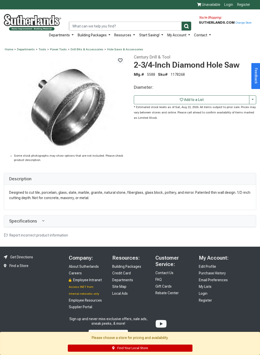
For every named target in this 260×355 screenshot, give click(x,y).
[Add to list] (120, 60)
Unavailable (210, 5)
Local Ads (120, 293)
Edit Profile (207, 266)
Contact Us (164, 273)
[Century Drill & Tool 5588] (65, 104)
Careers (75, 273)
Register (243, 5)
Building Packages (92, 35)
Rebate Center (167, 293)
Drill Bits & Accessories (87, 49)
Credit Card (121, 273)
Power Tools (58, 49)
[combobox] (130, 26)
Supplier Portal (80, 307)
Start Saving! (149, 35)
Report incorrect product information (38, 235)
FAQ (158, 279)
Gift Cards (163, 286)
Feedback (256, 76)
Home (9, 49)
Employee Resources (85, 300)
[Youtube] (161, 324)
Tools (42, 49)
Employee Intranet (87, 280)
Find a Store (18, 266)
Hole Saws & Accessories (125, 49)
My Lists (205, 287)
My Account (177, 35)
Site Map (119, 287)
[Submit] (186, 26)
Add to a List (193, 100)
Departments (60, 35)
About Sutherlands (84, 266)
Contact (201, 35)
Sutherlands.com (217, 22)
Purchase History (212, 273)
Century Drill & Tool (152, 57)
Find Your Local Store (132, 348)
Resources (123, 35)
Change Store (243, 22)
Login (228, 5)
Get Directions (21, 257)
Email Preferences (213, 280)
